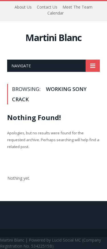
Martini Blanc (53, 37)
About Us (23, 7)
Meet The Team (77, 7)
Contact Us (47, 7)
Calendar (55, 13)
